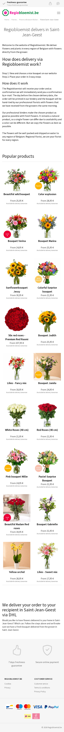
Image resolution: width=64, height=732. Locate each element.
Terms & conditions (42, 687)
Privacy (7, 687)
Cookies (7, 683)
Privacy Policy (40, 691)
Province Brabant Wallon (28, 19)
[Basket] (50, 3)
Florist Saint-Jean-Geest (49, 19)
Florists (14, 19)
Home (6, 19)
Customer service (41, 683)
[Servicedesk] (58, 3)
